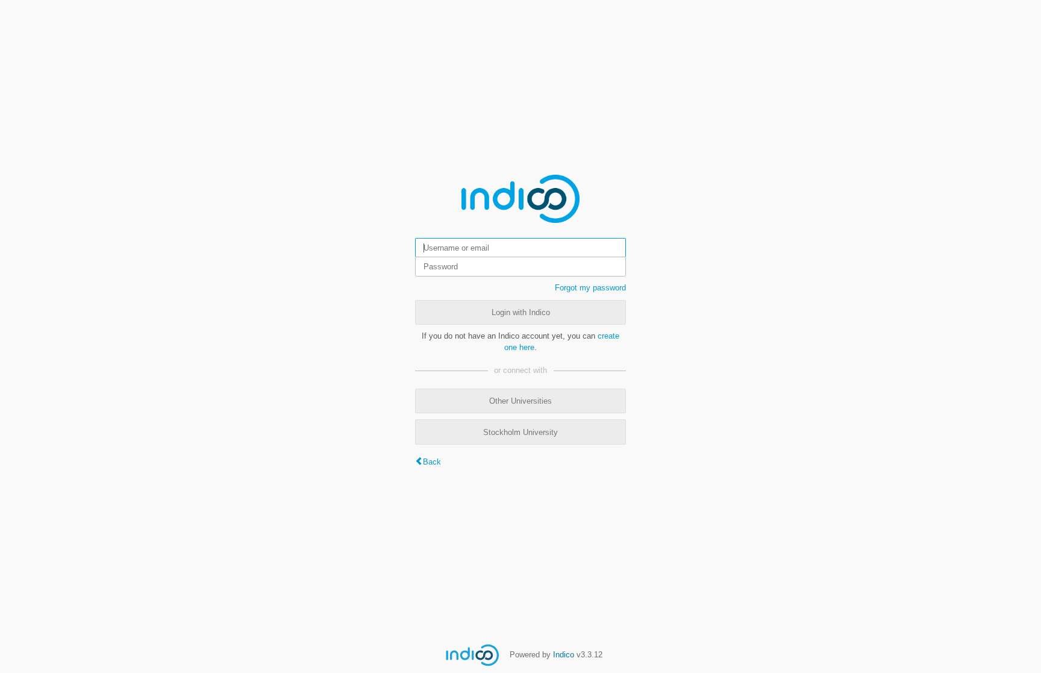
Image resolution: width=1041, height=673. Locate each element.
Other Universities (520, 400)
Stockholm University (520, 432)
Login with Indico (521, 312)
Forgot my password (590, 287)
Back (432, 461)
